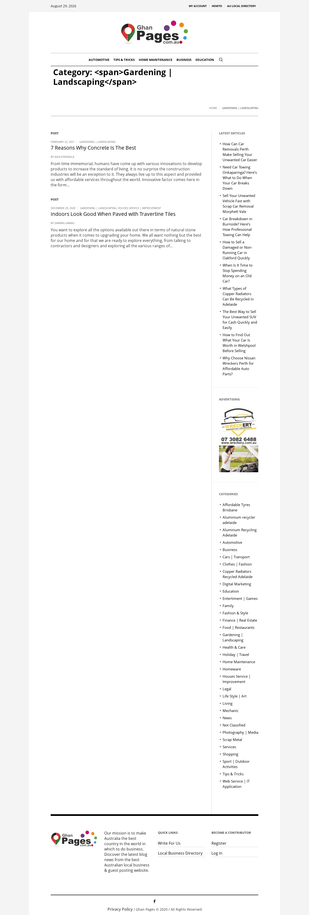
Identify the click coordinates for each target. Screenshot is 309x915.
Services (229, 746)
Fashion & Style (235, 612)
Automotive (232, 542)
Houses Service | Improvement (139, 208)
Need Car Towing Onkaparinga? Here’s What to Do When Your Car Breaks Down (240, 178)
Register (218, 843)
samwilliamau (65, 223)
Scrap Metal (232, 739)
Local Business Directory (180, 853)
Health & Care (234, 647)
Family (228, 605)
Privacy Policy (120, 909)
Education (231, 591)
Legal (227, 688)
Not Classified (234, 725)
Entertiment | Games (240, 598)
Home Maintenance (239, 661)
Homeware (232, 669)
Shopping (230, 754)
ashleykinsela (64, 157)
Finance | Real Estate (240, 620)
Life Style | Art (234, 696)
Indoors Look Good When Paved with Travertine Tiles (113, 214)
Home (213, 108)
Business (230, 549)
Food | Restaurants (238, 627)
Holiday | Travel (236, 654)
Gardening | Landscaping (97, 142)
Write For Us (169, 843)
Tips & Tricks (233, 773)
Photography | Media (240, 732)
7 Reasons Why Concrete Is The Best (93, 147)
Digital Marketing (237, 583)
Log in (216, 853)
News (227, 717)
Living (227, 703)
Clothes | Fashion (237, 564)
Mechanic (231, 710)
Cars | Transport (236, 556)
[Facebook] (154, 901)
